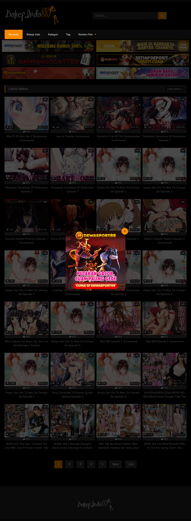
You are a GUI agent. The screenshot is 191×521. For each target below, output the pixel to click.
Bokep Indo (33, 34)
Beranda (14, 34)
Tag (68, 34)
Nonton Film (85, 34)
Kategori (53, 34)
